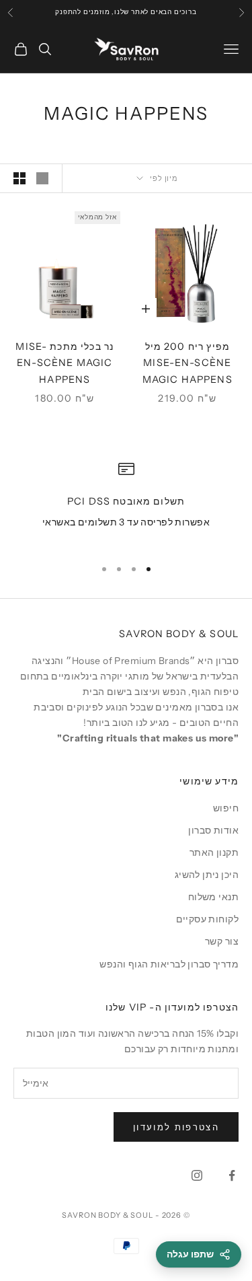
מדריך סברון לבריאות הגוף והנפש (169, 964)
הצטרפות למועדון (176, 1127)
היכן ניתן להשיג (207, 875)
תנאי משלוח (213, 897)
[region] (126, 503)
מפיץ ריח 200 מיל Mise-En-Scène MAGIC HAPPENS (187, 363)
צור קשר (222, 941)
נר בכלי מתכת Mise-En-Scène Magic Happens (64, 363)
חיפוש (226, 808)
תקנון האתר (214, 852)
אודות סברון (213, 830)
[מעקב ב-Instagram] (197, 1175)
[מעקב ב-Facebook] (232, 1175)
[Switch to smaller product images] (19, 178)
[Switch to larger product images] (42, 178)
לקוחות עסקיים (207, 919)
